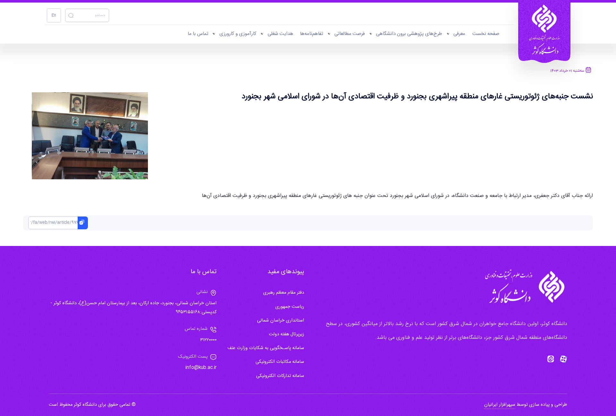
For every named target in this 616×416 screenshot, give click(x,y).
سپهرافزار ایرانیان (499, 405)
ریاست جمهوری (289, 307)
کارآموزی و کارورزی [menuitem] (237, 34)
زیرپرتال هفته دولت (286, 334)
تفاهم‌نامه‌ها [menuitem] (311, 34)
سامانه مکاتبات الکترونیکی (279, 362)
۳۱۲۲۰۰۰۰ (208, 340)
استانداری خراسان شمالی (280, 320)
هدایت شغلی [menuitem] (280, 34)
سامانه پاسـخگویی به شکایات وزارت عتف (265, 348)
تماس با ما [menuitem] (198, 34)
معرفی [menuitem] (459, 34)
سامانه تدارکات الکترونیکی (280, 376)
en (54, 15)
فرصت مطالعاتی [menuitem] (349, 34)
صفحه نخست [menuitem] (485, 34)
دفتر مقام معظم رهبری (283, 293)
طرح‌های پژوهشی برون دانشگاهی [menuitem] (409, 34)
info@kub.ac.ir (201, 367)
